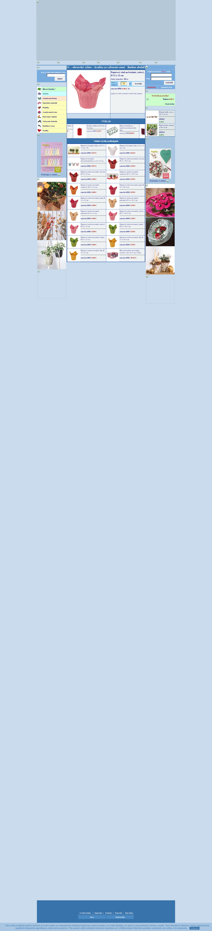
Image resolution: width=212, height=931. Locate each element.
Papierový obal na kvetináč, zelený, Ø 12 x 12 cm (93, 238)
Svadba (45, 130)
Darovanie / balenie (50, 117)
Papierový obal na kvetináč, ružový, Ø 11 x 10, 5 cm (132, 212)
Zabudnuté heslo (166, 87)
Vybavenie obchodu (50, 121)
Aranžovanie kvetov (50, 112)
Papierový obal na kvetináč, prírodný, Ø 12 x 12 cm (90, 212)
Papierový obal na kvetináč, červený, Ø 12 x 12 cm (93, 173)
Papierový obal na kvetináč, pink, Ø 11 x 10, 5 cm (132, 186)
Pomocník (118, 913)
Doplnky (46, 107)
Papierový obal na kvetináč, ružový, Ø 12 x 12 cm (93, 225)
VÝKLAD (105, 121)
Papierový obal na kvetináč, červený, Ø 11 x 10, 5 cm (132, 160)
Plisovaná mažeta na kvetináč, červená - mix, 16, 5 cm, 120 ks (130, 251)
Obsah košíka (169, 104)
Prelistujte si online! (49, 174)
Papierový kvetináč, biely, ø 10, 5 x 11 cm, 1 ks (93, 146)
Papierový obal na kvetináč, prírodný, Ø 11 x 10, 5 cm (129, 199)
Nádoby (46, 93)
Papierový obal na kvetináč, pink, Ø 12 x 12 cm (93, 199)
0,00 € (171, 99)
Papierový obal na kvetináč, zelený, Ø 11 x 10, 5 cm (131, 225)
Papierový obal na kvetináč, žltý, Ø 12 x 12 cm (92, 251)
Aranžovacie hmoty (50, 98)
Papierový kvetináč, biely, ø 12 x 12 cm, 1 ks (132, 146)
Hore (92, 917)
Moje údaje (129, 913)
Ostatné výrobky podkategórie (106, 141)
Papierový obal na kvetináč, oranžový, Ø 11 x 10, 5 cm (129, 173)
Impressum (98, 913)
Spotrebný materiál (50, 103)
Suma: (166, 99)
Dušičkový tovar (49, 126)
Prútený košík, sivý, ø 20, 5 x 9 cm (166, 113)
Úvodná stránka (85, 913)
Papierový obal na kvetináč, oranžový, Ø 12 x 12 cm (90, 186)
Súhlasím (194, 928)
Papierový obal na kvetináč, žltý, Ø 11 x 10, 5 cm (131, 238)
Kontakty (108, 913)
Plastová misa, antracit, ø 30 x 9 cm (166, 126)
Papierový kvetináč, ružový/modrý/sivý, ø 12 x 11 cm (92, 160)
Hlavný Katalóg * (49, 89)
